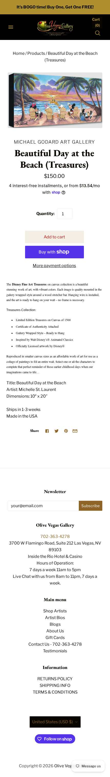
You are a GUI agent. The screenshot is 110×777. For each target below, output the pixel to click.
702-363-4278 (55, 536)
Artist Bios (55, 617)
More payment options (54, 265)
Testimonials (55, 650)
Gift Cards (55, 637)
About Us (55, 631)
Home (19, 53)
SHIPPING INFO (55, 685)
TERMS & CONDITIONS (55, 692)
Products (36, 53)
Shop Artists (55, 611)
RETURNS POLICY (55, 678)
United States (52, 721)
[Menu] (11, 27)
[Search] (97, 33)
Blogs (55, 624)
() (96, 22)
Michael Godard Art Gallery (54, 142)
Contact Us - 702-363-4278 (55, 644)
